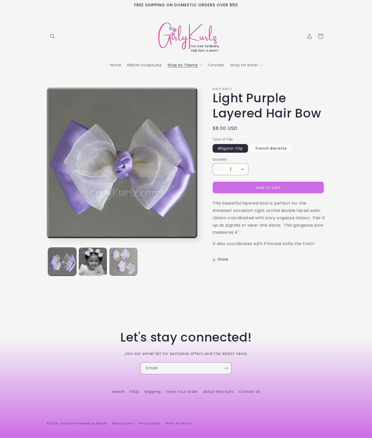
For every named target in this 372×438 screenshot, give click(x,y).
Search (118, 391)
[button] (52, 36)
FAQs (134, 391)
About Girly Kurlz (218, 391)
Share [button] (223, 259)
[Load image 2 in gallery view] (93, 262)
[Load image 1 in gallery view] (62, 262)
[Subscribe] (225, 368)
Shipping (152, 391)
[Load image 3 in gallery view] (123, 262)
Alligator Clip (230, 148)
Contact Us (249, 391)
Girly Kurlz (68, 423)
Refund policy (123, 423)
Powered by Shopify (92, 423)
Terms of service (178, 423)
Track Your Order (182, 391)
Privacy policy (149, 423)
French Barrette (271, 148)
